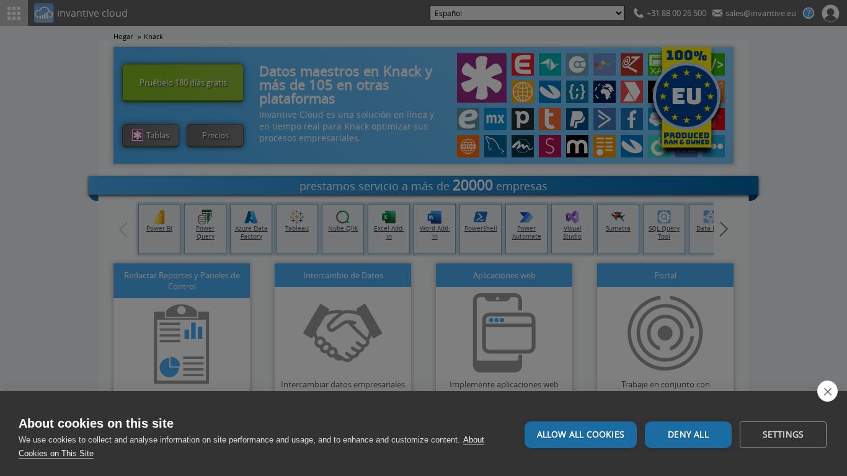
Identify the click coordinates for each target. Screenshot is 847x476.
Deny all (688, 434)
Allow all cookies (580, 434)
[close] (827, 391)
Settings (783, 434)
